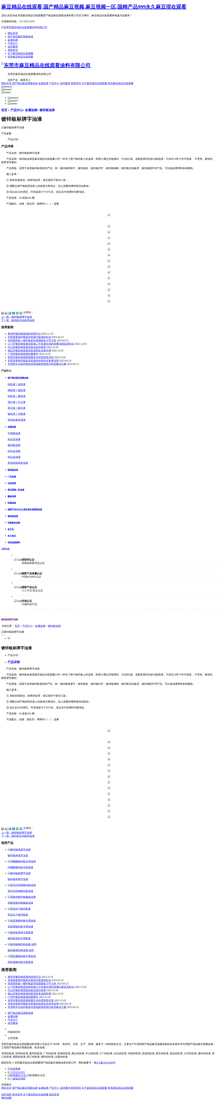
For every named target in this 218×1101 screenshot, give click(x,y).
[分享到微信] (17, 313)
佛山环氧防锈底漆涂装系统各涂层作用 (29, 350)
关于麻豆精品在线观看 (20, 53)
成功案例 (13, 46)
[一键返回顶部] (17, 1078)
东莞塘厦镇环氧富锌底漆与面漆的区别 (29, 337)
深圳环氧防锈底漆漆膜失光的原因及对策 (31, 357)
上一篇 (16, 317)
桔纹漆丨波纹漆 (17, 384)
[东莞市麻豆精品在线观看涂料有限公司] (24, 27)
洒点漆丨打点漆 (17, 402)
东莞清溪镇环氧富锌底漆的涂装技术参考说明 (33, 360)
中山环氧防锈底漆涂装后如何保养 (27, 347)
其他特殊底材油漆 (18, 463)
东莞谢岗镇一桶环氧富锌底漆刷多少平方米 (32, 340)
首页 (4, 110)
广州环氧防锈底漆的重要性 (23, 354)
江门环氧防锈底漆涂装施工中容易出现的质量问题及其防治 (41, 343)
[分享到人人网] (13, 313)
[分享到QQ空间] (2, 313)
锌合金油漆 (14, 451)
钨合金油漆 (14, 457)
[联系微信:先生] (17, 1075)
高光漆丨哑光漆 (17, 408)
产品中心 (13, 43)
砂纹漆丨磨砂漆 (17, 396)
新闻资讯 (13, 50)
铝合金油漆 (14, 439)
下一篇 (17, 320)
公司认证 (5, 549)
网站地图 (6, 1098)
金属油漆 (13, 40)
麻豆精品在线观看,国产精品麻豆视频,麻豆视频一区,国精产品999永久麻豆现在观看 (93, 7)
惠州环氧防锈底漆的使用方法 (24, 333)
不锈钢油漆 (14, 433)
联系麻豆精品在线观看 (20, 56)
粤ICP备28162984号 (105, 1062)
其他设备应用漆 (17, 419)
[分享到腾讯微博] (10, 313)
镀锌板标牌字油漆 (9, 619)
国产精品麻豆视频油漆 (20, 36)
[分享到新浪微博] (6, 313)
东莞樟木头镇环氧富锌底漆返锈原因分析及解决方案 (37, 364)
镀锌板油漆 (47, 110)
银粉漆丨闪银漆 (17, 414)
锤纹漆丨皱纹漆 (17, 390)
